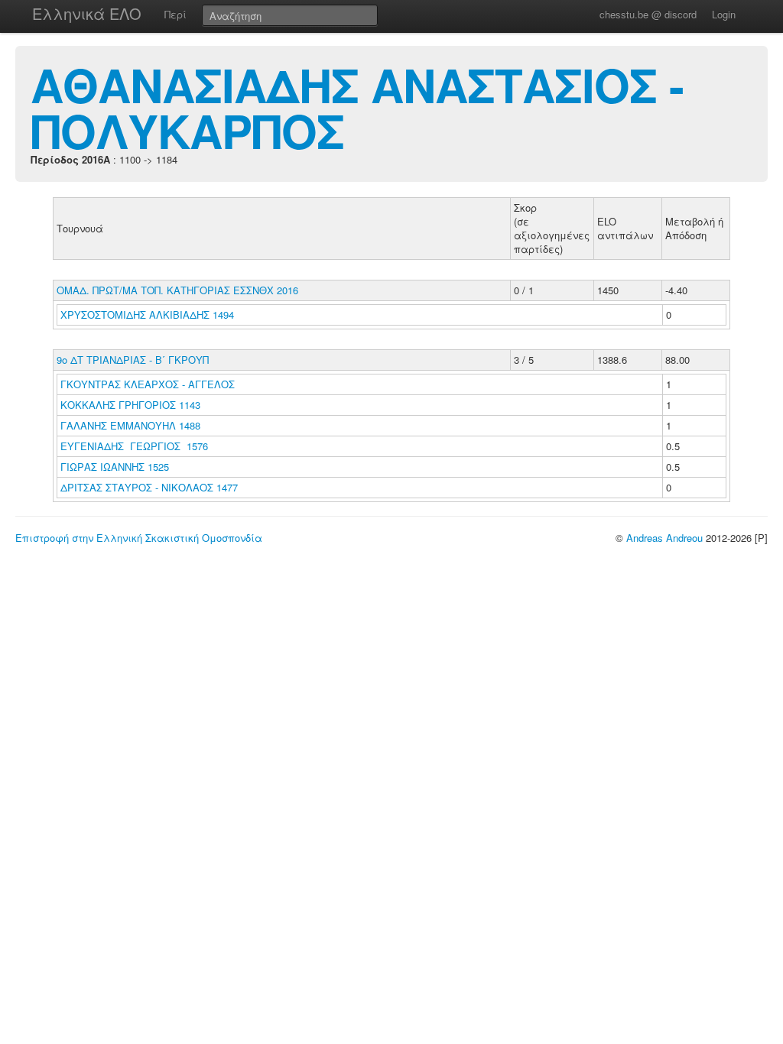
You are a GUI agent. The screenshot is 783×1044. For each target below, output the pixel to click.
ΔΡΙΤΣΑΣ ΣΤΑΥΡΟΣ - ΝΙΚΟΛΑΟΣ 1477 (149, 487)
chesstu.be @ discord (648, 14)
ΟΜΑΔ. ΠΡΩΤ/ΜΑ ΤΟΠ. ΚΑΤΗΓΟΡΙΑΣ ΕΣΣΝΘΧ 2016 (177, 290)
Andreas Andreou (664, 537)
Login (724, 14)
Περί (175, 14)
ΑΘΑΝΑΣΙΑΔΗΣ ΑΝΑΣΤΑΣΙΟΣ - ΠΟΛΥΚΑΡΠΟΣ (357, 107)
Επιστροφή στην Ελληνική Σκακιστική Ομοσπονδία (138, 537)
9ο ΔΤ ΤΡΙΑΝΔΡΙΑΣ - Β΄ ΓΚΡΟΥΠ (133, 359)
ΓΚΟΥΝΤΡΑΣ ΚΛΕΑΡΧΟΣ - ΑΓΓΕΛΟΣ (149, 384)
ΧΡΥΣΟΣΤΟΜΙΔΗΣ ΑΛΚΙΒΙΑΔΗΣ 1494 (147, 314)
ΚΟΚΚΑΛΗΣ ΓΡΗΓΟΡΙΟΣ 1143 (130, 404)
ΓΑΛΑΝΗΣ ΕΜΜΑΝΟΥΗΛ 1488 (130, 425)
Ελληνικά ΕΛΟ (86, 13)
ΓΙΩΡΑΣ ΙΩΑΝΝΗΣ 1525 (114, 466)
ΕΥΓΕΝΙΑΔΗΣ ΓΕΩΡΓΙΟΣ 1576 (134, 446)
